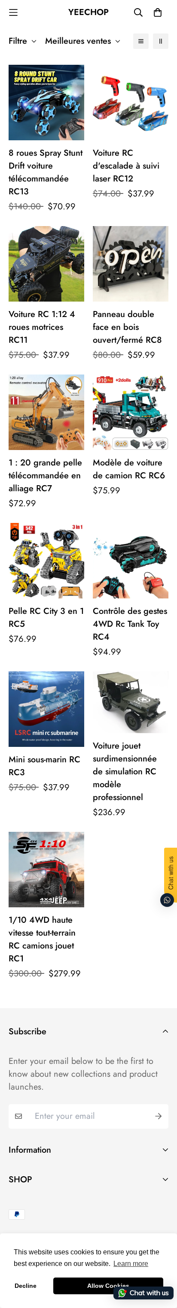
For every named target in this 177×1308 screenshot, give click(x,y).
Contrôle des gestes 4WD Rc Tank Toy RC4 (130, 624)
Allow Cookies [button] (108, 1285)
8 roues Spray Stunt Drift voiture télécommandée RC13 (45, 172)
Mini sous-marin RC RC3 (44, 766)
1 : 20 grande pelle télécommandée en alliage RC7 (45, 475)
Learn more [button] (130, 1263)
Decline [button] (26, 1285)
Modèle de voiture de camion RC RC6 (129, 469)
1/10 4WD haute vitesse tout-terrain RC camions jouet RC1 (42, 939)
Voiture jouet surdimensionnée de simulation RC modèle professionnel (125, 772)
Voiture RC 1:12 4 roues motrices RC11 (42, 327)
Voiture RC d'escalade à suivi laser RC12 (126, 166)
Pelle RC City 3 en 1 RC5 (46, 617)
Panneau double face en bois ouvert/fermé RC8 (127, 327)
